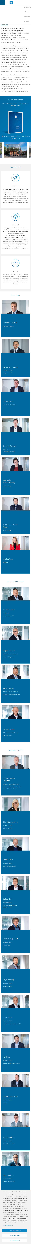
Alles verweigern (15, 1235)
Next (28, 150)
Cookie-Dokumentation (8, 1225)
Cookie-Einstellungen (14, 1230)
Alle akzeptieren (15, 1240)
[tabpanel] (15, 150)
